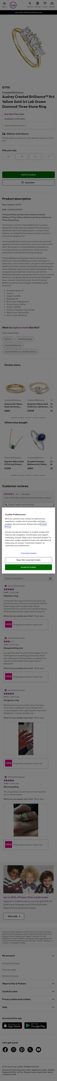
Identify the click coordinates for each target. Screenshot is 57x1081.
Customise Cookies (28, 553)
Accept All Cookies (28, 567)
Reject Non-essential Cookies (29, 560)
